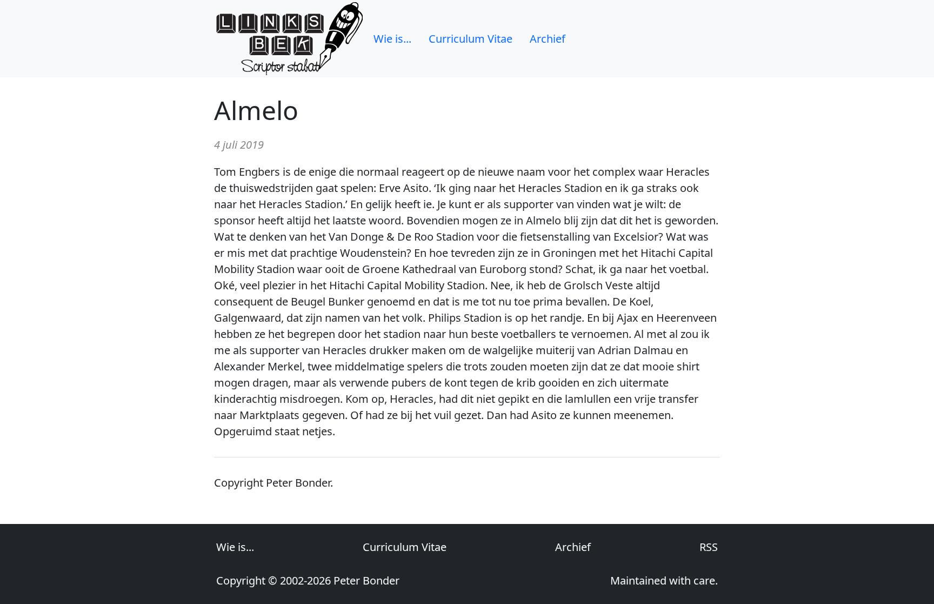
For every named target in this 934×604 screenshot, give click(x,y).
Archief (547, 38)
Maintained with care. (664, 580)
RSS (708, 547)
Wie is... (392, 38)
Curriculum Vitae (470, 38)
